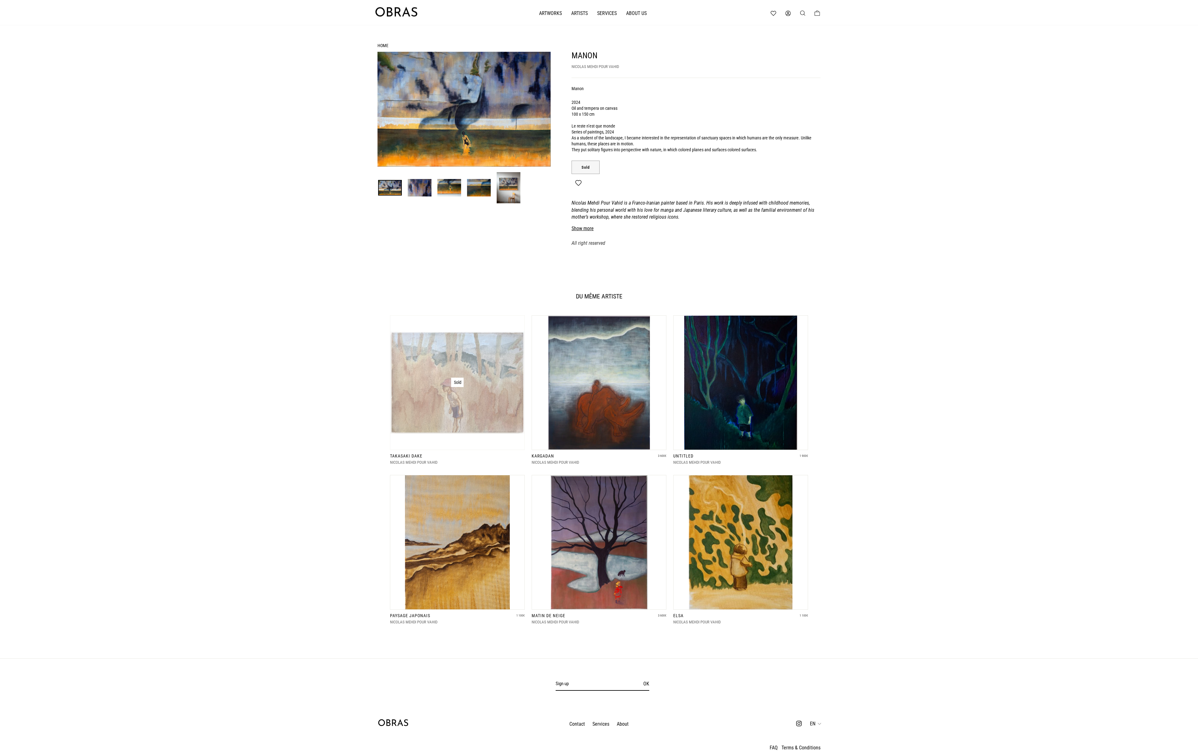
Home (382, 45)
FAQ (774, 748)
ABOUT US (636, 13)
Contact (577, 724)
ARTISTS (579, 13)
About (623, 724)
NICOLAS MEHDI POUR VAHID (595, 66)
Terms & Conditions (801, 748)
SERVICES (607, 13)
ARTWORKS (550, 13)
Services (600, 724)
